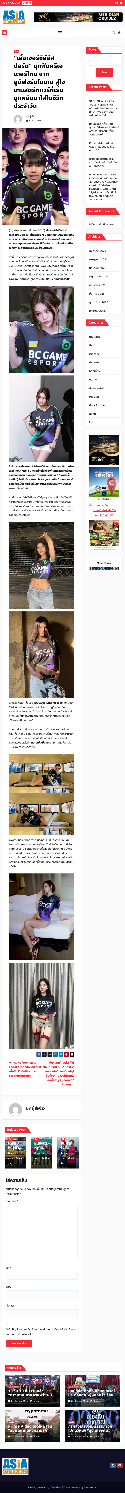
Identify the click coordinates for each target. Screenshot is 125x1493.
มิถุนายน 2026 (97, 268)
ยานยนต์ (94, 397)
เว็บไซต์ (10, 1306)
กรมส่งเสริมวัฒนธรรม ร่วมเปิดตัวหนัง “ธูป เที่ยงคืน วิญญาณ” (103, 162)
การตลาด (94, 337)
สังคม (92, 414)
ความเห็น (12, 1201)
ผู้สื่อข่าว (33, 116)
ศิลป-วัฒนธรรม (98, 405)
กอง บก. (37, 1401)
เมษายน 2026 (97, 285)
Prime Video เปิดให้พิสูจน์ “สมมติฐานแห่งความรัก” (101, 146)
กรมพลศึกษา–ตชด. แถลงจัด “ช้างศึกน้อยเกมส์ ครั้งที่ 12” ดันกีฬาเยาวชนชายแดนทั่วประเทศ (25, 1069)
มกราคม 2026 (97, 311)
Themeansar (90, 1487)
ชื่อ (8, 1268)
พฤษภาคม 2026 (98, 276)
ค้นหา (92, 50)
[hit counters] (104, 568)
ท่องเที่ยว (94, 371)
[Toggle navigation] (60, 32)
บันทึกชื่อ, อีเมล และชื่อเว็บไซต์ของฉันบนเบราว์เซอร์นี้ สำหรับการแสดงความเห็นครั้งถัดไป (40, 1331)
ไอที (91, 422)
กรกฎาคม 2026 (98, 259)
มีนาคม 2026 (96, 294)
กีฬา (16, 51)
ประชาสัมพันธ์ (96, 388)
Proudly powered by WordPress (45, 1487)
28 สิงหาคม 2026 (80, 1401)
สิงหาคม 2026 (97, 251)
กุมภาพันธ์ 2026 (98, 302)
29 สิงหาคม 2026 (20, 1401)
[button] (113, 32)
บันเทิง (93, 379)
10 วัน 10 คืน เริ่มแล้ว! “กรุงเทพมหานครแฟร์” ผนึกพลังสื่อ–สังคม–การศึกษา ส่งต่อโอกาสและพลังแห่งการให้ (103, 108)
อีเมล (10, 1287)
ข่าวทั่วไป (94, 354)
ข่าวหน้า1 (94, 362)
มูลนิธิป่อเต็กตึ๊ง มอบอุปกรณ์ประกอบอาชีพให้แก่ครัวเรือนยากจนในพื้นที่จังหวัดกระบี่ (104, 129)
